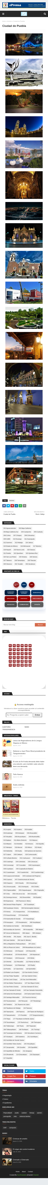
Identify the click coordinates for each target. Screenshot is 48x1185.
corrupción (12, 1128)
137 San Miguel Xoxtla (32, 983)
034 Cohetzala (20, 861)
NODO (27, 727)
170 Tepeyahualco (9, 1015)
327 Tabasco (7, 560)
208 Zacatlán (21, 1047)
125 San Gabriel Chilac (29, 976)
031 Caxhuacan (25, 858)
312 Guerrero (7, 542)
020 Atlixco (28, 847)
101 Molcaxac (7, 951)
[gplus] (12, 1076)
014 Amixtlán (18, 844)
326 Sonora (33, 557)
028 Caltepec (18, 854)
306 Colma (6, 535)
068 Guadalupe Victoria (11, 908)
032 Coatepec (37, 858)
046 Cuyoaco (7, 879)
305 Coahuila (38, 532)
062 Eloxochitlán (25, 897)
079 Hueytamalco (21, 922)
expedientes (7, 1103)
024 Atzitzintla (7, 851)
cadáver (24, 1113)
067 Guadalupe (29, 904)
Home (18, 1171)
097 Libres (32, 944)
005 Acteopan (19, 833)
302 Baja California (25, 528)
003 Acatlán (28, 829)
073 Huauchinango (9, 915)
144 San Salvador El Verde (12, 990)
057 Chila (6, 894)
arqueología (7, 1095)
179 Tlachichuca (23, 1022)
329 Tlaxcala (32, 560)
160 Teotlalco (7, 1004)
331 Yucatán (19, 564)
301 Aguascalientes (9, 528)
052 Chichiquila (23, 886)
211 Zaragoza (27, 1051)
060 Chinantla (32, 894)
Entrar (37, 715)
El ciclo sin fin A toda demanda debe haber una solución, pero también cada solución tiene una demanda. (28, 764)
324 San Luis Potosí (9, 557)
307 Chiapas (17, 535)
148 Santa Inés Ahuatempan (12, 994)
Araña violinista (18, 785)
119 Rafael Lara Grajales (11, 972)
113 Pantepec (7, 965)
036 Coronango (8, 865)
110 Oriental (7, 961)
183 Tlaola (20, 1026)
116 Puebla (7, 969)
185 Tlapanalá (31, 1026)
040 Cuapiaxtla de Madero (24, 869)
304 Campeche (26, 532)
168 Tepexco (20, 1012)
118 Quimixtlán (31, 969)
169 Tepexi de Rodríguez (35, 1012)
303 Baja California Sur (10, 532)
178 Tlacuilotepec (9, 1022)
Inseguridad (37, 598)
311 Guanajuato (29, 539)
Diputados (11, 598)
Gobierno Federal (10, 592)
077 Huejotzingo (28, 919)
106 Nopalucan (35, 954)
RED (32, 584)
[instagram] (12, 1081)
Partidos (24, 598)
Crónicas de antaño (20, 1139)
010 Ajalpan (7, 840)
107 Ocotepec (7, 958)
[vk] (35, 1081)
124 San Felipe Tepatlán (11, 976)
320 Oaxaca (31, 550)
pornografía (7, 1116)
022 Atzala (38, 847)
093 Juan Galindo (9, 940)
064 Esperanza (8, 901)
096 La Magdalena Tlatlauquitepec (14, 944)
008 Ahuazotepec (20, 836)
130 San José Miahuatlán (28, 979)
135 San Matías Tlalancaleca (12, 983)
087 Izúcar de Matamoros (11, 933)
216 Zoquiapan (34, 1054)
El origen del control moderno (24, 1149)
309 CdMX (6, 539)
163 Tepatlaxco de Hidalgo (12, 1008)
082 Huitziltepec (27, 926)
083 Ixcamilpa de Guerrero (11, 929)
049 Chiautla (19, 883)
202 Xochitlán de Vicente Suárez (13, 1040)
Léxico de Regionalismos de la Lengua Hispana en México (27, 742)
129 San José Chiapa (10, 979)
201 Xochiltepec (32, 1037)
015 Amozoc (29, 844)
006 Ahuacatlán (32, 833)
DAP (4, 1128)
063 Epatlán (37, 897)
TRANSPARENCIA (8, 729)
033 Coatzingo (8, 861)
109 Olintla (30, 958)
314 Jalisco (29, 542)
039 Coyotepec (8, 869)
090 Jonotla (7, 936)
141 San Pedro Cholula (10, 987)
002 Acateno (18, 829)
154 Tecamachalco (9, 1001)
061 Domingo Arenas (10, 897)
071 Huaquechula (19, 911)
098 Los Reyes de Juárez (11, 947)
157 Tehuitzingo (35, 1001)
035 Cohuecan (32, 861)
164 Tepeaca (27, 1008)
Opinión (37, 604)
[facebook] (12, 1071)
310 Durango (17, 539)
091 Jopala (17, 936)
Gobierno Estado (23, 592)
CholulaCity (16, 585)
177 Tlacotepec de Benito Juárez (23, 1019)
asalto (17, 1113)
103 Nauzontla (30, 951)
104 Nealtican (7, 954)
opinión (39, 1113)
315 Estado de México (10, 546)
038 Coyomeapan (34, 865)
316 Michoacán (25, 546)
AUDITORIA (6, 727)
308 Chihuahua (29, 535)
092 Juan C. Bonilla (30, 936)
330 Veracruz (7, 564)
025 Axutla (18, 851)
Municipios (37, 592)
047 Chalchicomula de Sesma (24, 879)
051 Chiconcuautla (9, 886)
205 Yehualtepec (29, 1044)
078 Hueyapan (8, 922)
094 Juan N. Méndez (24, 940)
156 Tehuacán (22, 1001)
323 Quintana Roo (32, 553)
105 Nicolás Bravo (21, 954)
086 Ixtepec (39, 929)
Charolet (36, 1175)
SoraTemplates (22, 1175)
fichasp (32, 1113)
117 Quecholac (18, 969)
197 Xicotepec (8, 1037)
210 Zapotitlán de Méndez (11, 1051)
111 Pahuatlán (18, 961)
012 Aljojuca (33, 840)
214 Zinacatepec (21, 1054)
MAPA (24, 584)
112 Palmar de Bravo (32, 961)
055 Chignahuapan (25, 890)
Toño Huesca (18, 774)
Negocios (10, 604)
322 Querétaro (18, 553)
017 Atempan (7, 847)
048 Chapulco (7, 883)
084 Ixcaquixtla (28, 929)
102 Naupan (19, 951)
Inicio (4, 21)
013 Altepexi (7, 844)
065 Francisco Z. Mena (23, 901)
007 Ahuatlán (7, 836)
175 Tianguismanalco (36, 1015)
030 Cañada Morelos (10, 858)
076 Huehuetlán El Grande (12, 919)
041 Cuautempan (9, 872)
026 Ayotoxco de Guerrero (33, 851)
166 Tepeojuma (8, 1012)
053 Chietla (35, 886)
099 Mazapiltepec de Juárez (32, 947)
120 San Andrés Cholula (30, 972)
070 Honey (6, 911)
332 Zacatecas (30, 564)
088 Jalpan (26, 933)
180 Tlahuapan (36, 1022)
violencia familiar (25, 1116)
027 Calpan (7, 854)
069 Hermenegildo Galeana (30, 908)
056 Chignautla (39, 890)
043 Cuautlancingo (37, 872)
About (24, 1171)
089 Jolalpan (37, 933)
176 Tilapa (6, 1019)
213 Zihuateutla (8, 1054)
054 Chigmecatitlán (9, 890)
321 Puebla (7, 553)
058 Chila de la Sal (19, 894)
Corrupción (24, 604)
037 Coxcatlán (21, 865)
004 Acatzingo (7, 833)
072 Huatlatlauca (33, 911)
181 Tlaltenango (8, 1026)
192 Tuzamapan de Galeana (12, 1033)
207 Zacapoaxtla (8, 1047)
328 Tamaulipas (20, 560)
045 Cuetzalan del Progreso (31, 876)
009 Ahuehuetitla (34, 836)
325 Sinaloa (23, 557)
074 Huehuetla (23, 915)
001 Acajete (7, 829)
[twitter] (35, 1071)
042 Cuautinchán (22, 872)
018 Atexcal (18, 847)
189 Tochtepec (23, 1029)
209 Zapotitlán (32, 1047)
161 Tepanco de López (22, 1004)
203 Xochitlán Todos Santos (12, 1044)
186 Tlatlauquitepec (9, 1029)
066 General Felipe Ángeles (12, 904)
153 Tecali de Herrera (29, 997)
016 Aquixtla (40, 844)
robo (15, 1116)
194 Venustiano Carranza (33, 1033)
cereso (5, 1099)
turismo (9, 21)
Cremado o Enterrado (21, 1160)
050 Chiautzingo (31, 883)
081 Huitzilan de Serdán (11, 926)
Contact (30, 1171)
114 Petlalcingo (20, 965)
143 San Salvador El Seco (29, 987)
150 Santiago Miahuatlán (11, 997)
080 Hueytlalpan (35, 922)
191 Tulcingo (35, 1029)
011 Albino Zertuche (20, 840)
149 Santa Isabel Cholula (32, 994)
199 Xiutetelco (20, 1037)
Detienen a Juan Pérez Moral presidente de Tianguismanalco (29, 752)
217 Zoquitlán (7, 1058)
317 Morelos (37, 546)
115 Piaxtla (31, 965)
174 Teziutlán (22, 1015)
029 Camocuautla (31, 854)
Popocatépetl (7, 1113)
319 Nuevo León (19, 550)
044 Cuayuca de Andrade (11, 876)
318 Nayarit (7, 550)
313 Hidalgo (19, 542)
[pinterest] (35, 1076)
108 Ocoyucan (19, 958)
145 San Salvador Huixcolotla (33, 990)
